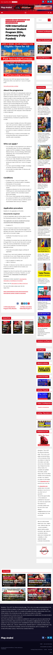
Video (51, 652)
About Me (50, 649)
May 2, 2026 (32, 598)
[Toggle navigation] (25, 13)
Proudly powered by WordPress (7, 647)
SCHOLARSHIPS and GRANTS (11, 21)
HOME (41, 643)
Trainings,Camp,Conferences (37, 649)
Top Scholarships (20, 21)
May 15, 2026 (7, 598)
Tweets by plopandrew (43, 407)
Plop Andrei (6, 7)
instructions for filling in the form (19, 283)
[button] (48, 12)
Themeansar (3, 648)
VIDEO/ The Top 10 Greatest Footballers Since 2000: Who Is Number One (39, 596)
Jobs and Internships (22, 19)
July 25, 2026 (7, 584)
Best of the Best (9, 19)
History (27, 322)
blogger (15, 19)
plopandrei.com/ (44, 481)
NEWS (28, 19)
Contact (45, 649)
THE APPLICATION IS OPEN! (11, 86)
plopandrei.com (44, 486)
